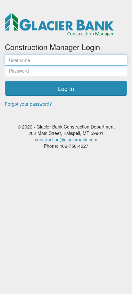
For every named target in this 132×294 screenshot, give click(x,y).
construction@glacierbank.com (66, 139)
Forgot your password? (28, 104)
